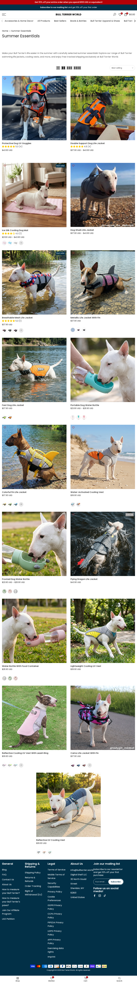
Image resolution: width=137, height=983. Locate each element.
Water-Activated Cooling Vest (87, 492)
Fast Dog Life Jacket (13, 405)
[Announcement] (68, 2)
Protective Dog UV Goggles (16, 143)
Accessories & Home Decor (19, 20)
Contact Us (8, 879)
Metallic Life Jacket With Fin (85, 317)
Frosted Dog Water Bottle (16, 579)
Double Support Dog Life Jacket (88, 143)
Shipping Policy (33, 872)
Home (5, 30)
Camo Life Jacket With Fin (85, 753)
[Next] (134, 21)
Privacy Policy (55, 891)
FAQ (4, 874)
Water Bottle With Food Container (20, 666)
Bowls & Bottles (78, 20)
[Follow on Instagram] (99, 895)
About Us (7, 884)
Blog (4, 869)
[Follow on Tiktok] (105, 895)
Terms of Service (56, 869)
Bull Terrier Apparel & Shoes (105, 20)
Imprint (51, 956)
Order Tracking (33, 886)
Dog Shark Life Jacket (82, 230)
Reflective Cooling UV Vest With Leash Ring (25, 753)
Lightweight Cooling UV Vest (86, 666)
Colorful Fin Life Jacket (14, 492)
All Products (43, 20)
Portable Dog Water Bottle (85, 405)
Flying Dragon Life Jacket (84, 579)
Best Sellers (60, 20)
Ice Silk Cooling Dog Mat (15, 230)
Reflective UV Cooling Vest (50, 840)
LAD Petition (8, 918)
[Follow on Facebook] (94, 895)
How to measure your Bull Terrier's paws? (11, 902)
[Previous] (2, 21)
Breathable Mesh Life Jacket (17, 317)
